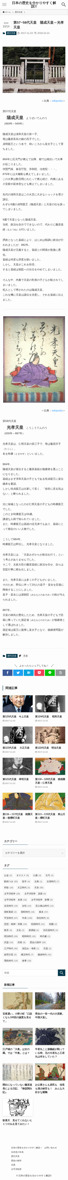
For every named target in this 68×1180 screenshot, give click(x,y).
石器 (47, 948)
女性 (26, 906)
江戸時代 (11, 948)
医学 (26, 881)
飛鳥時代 (11, 960)
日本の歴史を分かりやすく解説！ (26, 1147)
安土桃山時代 (45, 906)
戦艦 (53, 924)
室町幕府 (10, 912)
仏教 (37, 875)
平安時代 (11, 918)
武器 (8, 942)
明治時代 (11, 936)
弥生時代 (43, 918)
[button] (63, 4)
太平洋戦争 (12, 893)
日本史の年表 (17, 1152)
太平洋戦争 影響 (42, 899)
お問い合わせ (50, 1147)
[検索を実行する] (61, 972)
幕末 (43, 912)
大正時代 (24, 887)
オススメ (22, 875)
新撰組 (34, 930)
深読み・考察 (30, 948)
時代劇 (45, 936)
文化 (20, 930)
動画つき (11, 881)
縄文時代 (27, 954)
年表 (27, 918)
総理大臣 (10, 954)
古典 (38, 881)
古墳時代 (53, 881)
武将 (22, 942)
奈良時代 (11, 906)
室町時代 (28, 912)
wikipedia (57, 100)
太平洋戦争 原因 (35, 893)
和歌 (8, 887)
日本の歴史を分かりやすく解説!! (34, 4)
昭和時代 (29, 936)
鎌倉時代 (44, 954)
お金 (8, 875)
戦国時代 (38, 924)
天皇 (25, 656)
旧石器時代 (50, 930)
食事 (26, 960)
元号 (49, 875)
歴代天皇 (11, 33)
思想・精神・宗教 (15, 924)
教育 (8, 930)
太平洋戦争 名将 (15, 899)
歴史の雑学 (38, 942)
